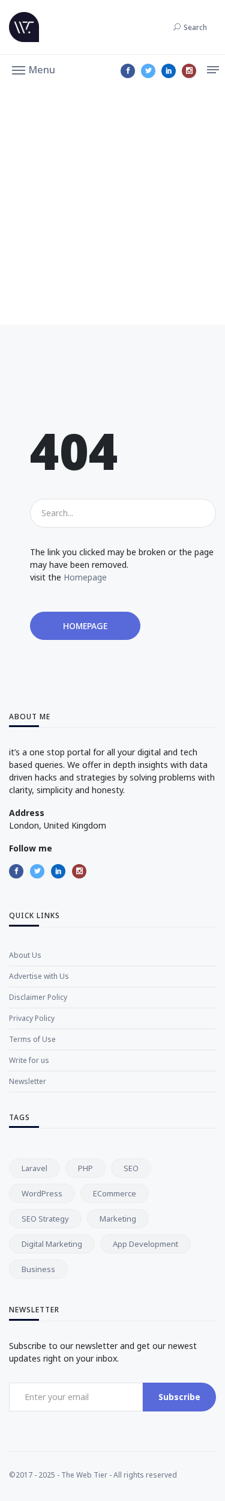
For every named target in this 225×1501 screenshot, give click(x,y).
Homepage (85, 577)
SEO (131, 1168)
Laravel (34, 1168)
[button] (33, 69)
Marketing (118, 1218)
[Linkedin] (168, 71)
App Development (145, 1243)
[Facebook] (128, 71)
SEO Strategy (45, 1218)
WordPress (42, 1193)
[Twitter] (148, 71)
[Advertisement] (112, 205)
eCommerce (114, 1193)
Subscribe (179, 1396)
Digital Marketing (52, 1243)
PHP (85, 1168)
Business (38, 1269)
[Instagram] (189, 71)
